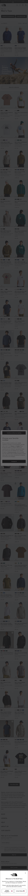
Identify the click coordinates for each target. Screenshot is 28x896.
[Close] (25, 873)
